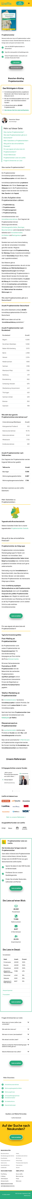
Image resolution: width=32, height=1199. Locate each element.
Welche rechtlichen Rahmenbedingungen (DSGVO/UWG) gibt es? (14, 1045)
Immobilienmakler (16, 233)
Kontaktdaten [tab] (6, 955)
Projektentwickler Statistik (19, 528)
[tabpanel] (16, 972)
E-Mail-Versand (24, 740)
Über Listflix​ (20, 1171)
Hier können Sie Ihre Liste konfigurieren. (16, 110)
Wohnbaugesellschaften (9, 227)
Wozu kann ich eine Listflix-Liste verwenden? (11, 1023)
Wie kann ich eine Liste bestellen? (12, 1034)
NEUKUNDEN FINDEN (6, 1171)
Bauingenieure (16, 235)
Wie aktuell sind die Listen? (10, 1039)
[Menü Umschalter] (29, 3)
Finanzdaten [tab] (6, 994)
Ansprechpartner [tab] (7, 990)
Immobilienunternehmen (9, 219)
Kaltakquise (5, 718)
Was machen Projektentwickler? (14, 132)
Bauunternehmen (7, 230)
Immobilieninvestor (10, 700)
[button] (16, 1024)
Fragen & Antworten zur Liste (13, 161)
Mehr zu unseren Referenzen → (16, 817)
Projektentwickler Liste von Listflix (15, 158)
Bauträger (21, 227)
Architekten (5, 235)
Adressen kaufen (13, 659)
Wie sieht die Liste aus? (9, 1029)
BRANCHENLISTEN (6, 1150)
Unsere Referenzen (10, 155)
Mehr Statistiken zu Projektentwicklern (16, 141)
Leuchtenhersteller (10, 730)
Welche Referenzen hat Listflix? (11, 1052)
